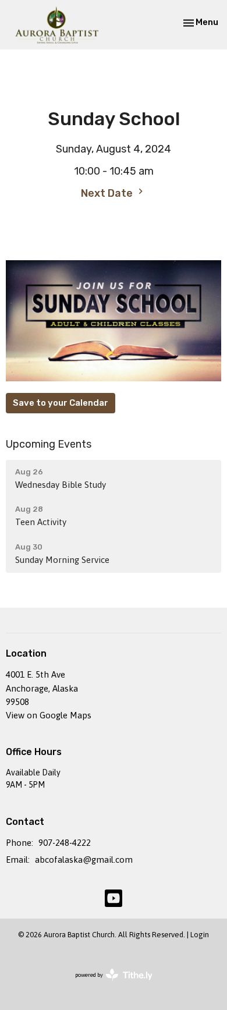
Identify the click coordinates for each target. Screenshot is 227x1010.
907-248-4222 (64, 843)
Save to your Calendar (60, 403)
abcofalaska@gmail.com (84, 859)
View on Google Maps (48, 715)
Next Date (108, 193)
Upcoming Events (48, 444)
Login (199, 934)
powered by (107, 985)
